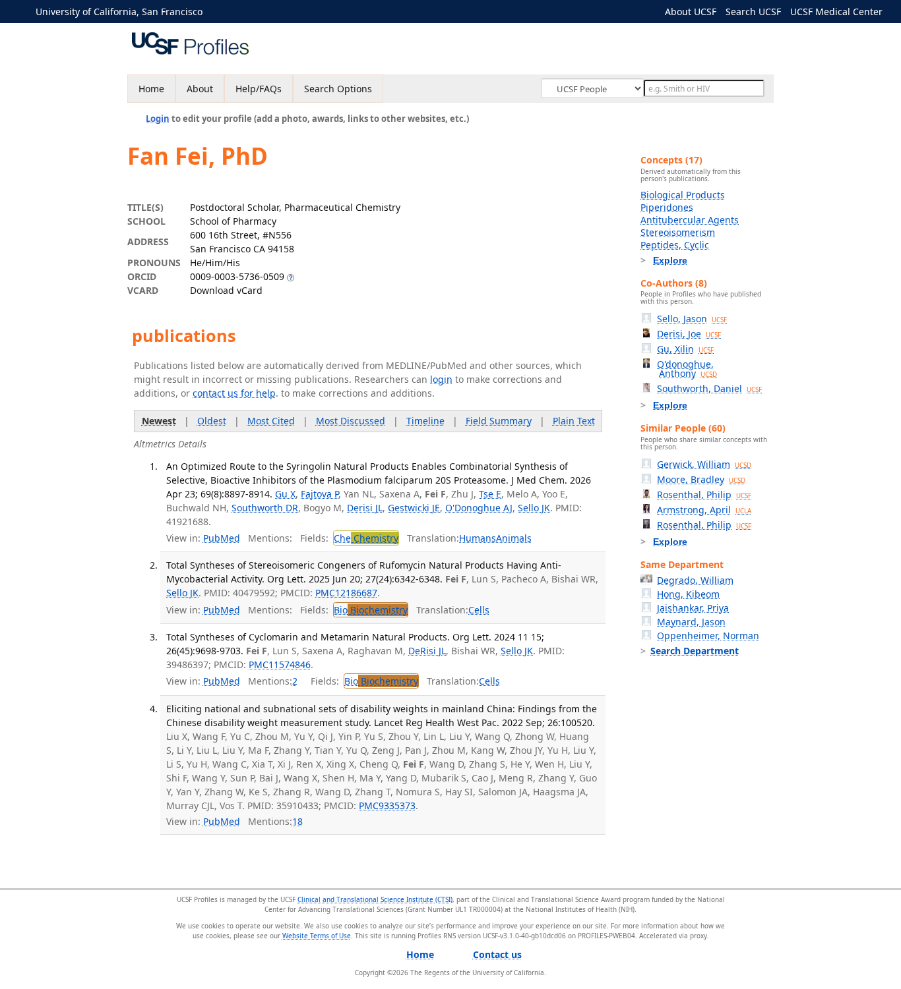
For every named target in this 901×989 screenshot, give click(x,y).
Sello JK (534, 507)
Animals (514, 538)
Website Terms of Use (316, 935)
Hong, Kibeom (688, 594)
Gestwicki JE (414, 507)
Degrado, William (695, 580)
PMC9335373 (387, 805)
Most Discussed (350, 420)
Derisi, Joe (689, 333)
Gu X (285, 494)
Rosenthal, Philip (704, 494)
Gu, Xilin (685, 349)
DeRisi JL (427, 650)
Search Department (694, 650)
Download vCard (226, 290)
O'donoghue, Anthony (687, 369)
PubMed (221, 538)
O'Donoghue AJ (479, 507)
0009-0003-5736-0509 (237, 276)
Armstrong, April (704, 509)
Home (151, 88)
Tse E (490, 494)
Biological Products (682, 194)
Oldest (211, 420)
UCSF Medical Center (836, 11)
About (200, 88)
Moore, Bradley (701, 479)
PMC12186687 (346, 592)
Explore (670, 260)
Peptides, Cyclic (674, 245)
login (441, 379)
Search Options (338, 88)
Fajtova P (319, 494)
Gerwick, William (704, 464)
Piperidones (666, 207)
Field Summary (499, 420)
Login (158, 119)
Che (366, 538)
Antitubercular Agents (689, 219)
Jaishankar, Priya (693, 608)
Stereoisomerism (677, 232)
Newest (159, 420)
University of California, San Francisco (119, 11)
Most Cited (271, 420)
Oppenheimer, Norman (708, 635)
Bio (371, 610)
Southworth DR (265, 507)
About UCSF (690, 11)
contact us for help (234, 393)
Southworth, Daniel (709, 388)
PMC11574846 (280, 664)
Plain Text (574, 420)
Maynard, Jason (691, 621)
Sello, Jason (692, 318)
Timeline (425, 420)
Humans (477, 538)
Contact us (497, 954)
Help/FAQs (258, 88)
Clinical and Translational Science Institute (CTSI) (374, 899)
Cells (478, 610)
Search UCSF (753, 11)
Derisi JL (365, 507)
